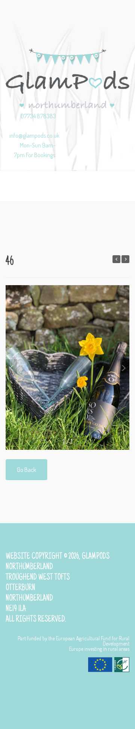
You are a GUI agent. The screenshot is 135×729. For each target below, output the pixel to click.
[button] (123, 366)
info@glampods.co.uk (34, 135)
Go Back (26, 469)
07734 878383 (38, 116)
